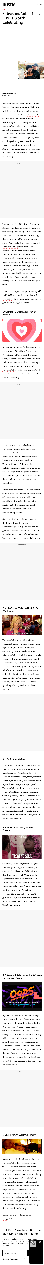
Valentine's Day (33, 114)
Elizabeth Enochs (10, 93)
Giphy (5, 1218)
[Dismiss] (40, 1241)
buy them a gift (32, 1049)
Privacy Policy (14, 1259)
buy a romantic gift (11, 246)
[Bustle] (8, 4)
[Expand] (32, 1241)
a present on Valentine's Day (23, 882)
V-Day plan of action (22, 814)
